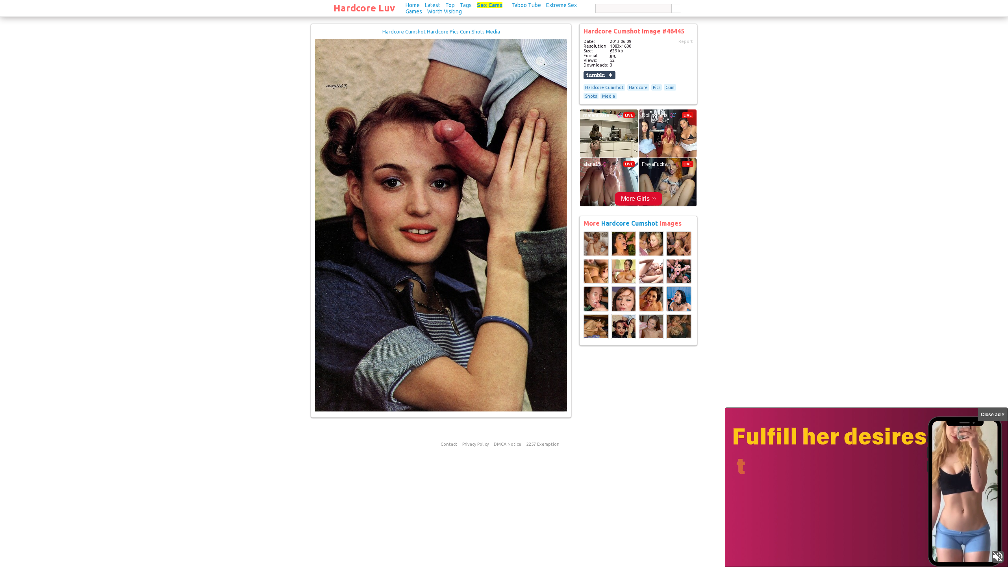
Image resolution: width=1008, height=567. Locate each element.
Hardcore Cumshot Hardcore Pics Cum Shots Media (441, 31)
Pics (656, 87)
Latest (432, 5)
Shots (591, 96)
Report (685, 41)
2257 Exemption (543, 444)
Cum (669, 87)
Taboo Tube (526, 5)
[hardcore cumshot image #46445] (441, 410)
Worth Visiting (444, 11)
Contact (449, 444)
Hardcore (638, 87)
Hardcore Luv (364, 8)
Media (608, 96)
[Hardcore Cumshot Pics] (596, 254)
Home (413, 5)
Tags (466, 5)
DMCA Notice (507, 444)
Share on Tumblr (599, 75)
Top (450, 5)
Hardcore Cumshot (604, 87)
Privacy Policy (475, 444)
